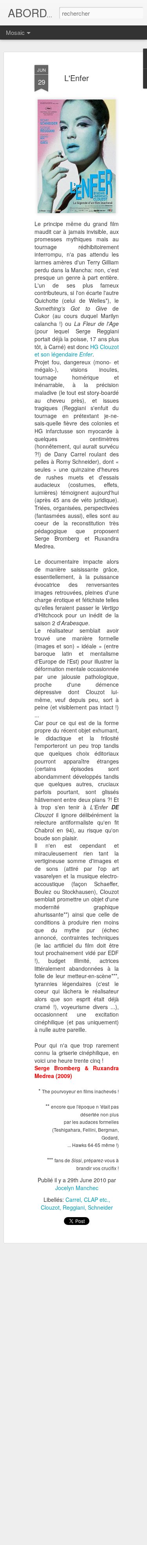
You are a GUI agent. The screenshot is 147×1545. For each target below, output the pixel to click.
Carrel (73, 1199)
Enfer (86, 354)
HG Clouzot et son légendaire (76, 350)
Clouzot (50, 1207)
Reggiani (74, 1207)
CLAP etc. (96, 1199)
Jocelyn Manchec (76, 1188)
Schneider (100, 1207)
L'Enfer (76, 77)
